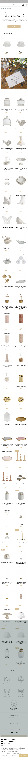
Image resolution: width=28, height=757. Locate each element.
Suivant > (15, 670)
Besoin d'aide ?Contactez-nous (14, 709)
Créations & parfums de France (7, 684)
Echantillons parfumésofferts (21, 684)
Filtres (14, 26)
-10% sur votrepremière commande (21, 697)
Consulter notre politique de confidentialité (9, 751)
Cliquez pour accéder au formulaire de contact (14, 729)
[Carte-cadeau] (14, 73)
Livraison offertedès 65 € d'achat (6, 697)
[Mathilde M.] (12, 5)
